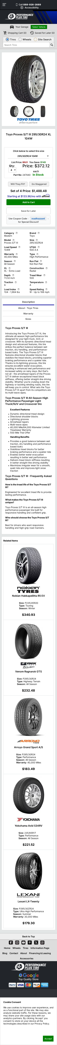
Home (7, 948)
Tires (25, 948)
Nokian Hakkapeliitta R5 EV (28, 595)
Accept (48, 1038)
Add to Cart (28, 202)
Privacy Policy (10, 1027)
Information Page (40, 948)
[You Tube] (23, 942)
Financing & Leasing (40, 953)
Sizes (28, 319)
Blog (4, 953)
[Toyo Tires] (28, 124)
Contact (14, 953)
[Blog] (42, 942)
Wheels (17, 948)
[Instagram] (16, 942)
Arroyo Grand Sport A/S (28, 747)
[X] (35, 942)
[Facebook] (10, 942)
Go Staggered (39, 184)
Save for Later (28, 211)
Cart (17, 32)
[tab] (28, 302)
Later (45, 32)
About (23, 953)
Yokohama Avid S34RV (28, 825)
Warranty (28, 313)
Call (30, 4)
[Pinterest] (29, 942)
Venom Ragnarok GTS (28, 671)
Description (28, 301)
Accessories (26, 958)
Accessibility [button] (32, 7)
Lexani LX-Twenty (28, 901)
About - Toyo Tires (28, 308)
